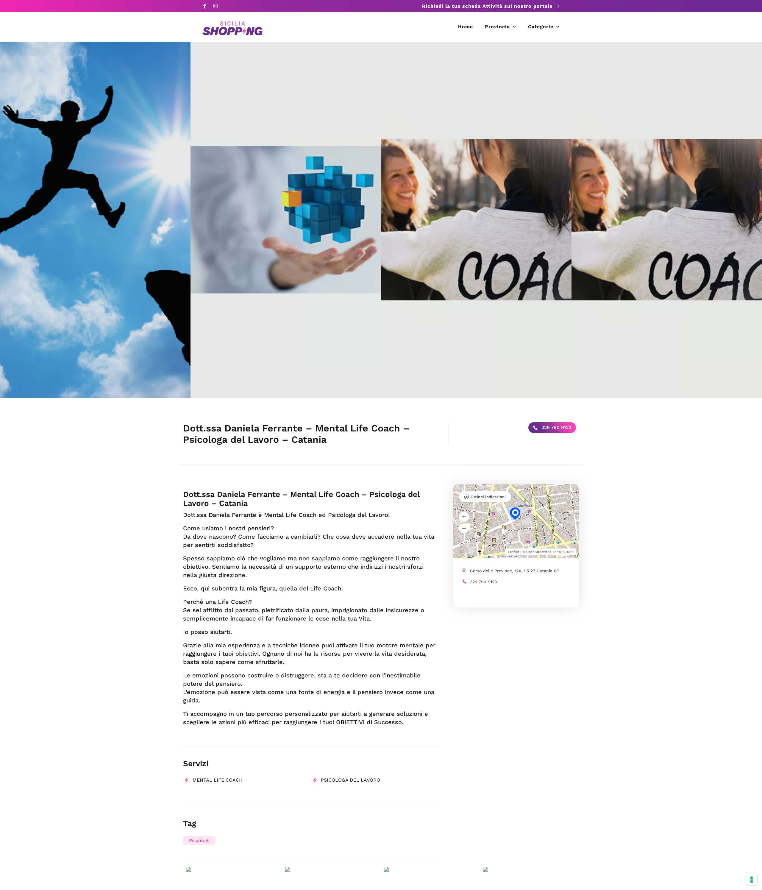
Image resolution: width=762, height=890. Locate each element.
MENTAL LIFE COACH (218, 780)
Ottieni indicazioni (488, 497)
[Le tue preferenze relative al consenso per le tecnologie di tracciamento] (751, 879)
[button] (464, 517)
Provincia (497, 26)
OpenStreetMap (539, 552)
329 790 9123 (555, 427)
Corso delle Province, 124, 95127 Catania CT (514, 570)
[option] (95, 220)
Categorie (540, 26)
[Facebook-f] (204, 6)
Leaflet (513, 552)
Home (465, 26)
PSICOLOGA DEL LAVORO (350, 780)
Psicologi (199, 840)
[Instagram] (215, 6)
